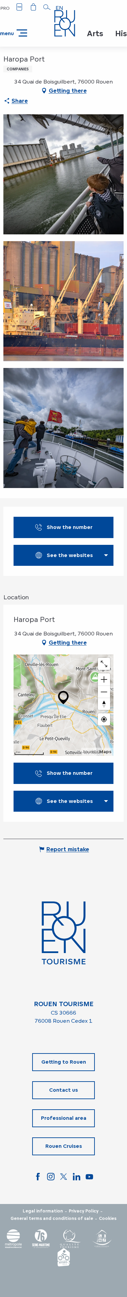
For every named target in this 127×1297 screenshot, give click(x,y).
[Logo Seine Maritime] (41, 1238)
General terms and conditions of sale (51, 1219)
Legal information (43, 1211)
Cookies (108, 1219)
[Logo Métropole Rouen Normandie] (13, 1238)
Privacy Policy (84, 1211)
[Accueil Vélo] (63, 1257)
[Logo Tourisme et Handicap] (101, 1238)
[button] (47, 7)
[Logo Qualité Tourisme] (70, 1238)
